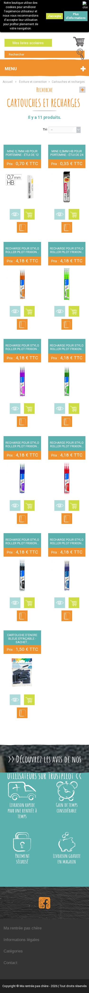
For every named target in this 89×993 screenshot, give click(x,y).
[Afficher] (15, 214)
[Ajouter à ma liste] (22, 227)
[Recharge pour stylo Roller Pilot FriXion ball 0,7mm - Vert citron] (67, 284)
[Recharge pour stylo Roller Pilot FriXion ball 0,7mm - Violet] (22, 478)
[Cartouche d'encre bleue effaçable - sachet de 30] (22, 672)
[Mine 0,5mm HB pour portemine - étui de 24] (67, 186)
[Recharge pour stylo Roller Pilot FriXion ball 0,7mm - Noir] (22, 575)
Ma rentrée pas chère (23, 928)
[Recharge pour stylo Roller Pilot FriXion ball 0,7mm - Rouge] (67, 478)
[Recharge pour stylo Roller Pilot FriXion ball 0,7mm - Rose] (22, 381)
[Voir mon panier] (78, 43)
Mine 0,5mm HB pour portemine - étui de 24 (66, 153)
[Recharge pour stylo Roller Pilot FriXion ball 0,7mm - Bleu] (67, 575)
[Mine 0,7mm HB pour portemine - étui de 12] (22, 186)
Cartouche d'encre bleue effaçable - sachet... (22, 638)
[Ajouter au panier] (29, 214)
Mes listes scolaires (28, 43)
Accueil (8, 81)
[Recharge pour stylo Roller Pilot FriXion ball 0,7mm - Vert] (67, 381)
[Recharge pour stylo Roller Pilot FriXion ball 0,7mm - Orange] (22, 284)
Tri (45, 129)
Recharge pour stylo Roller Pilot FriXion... (22, 250)
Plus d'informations (76, 16)
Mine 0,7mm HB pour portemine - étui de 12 (22, 153)
